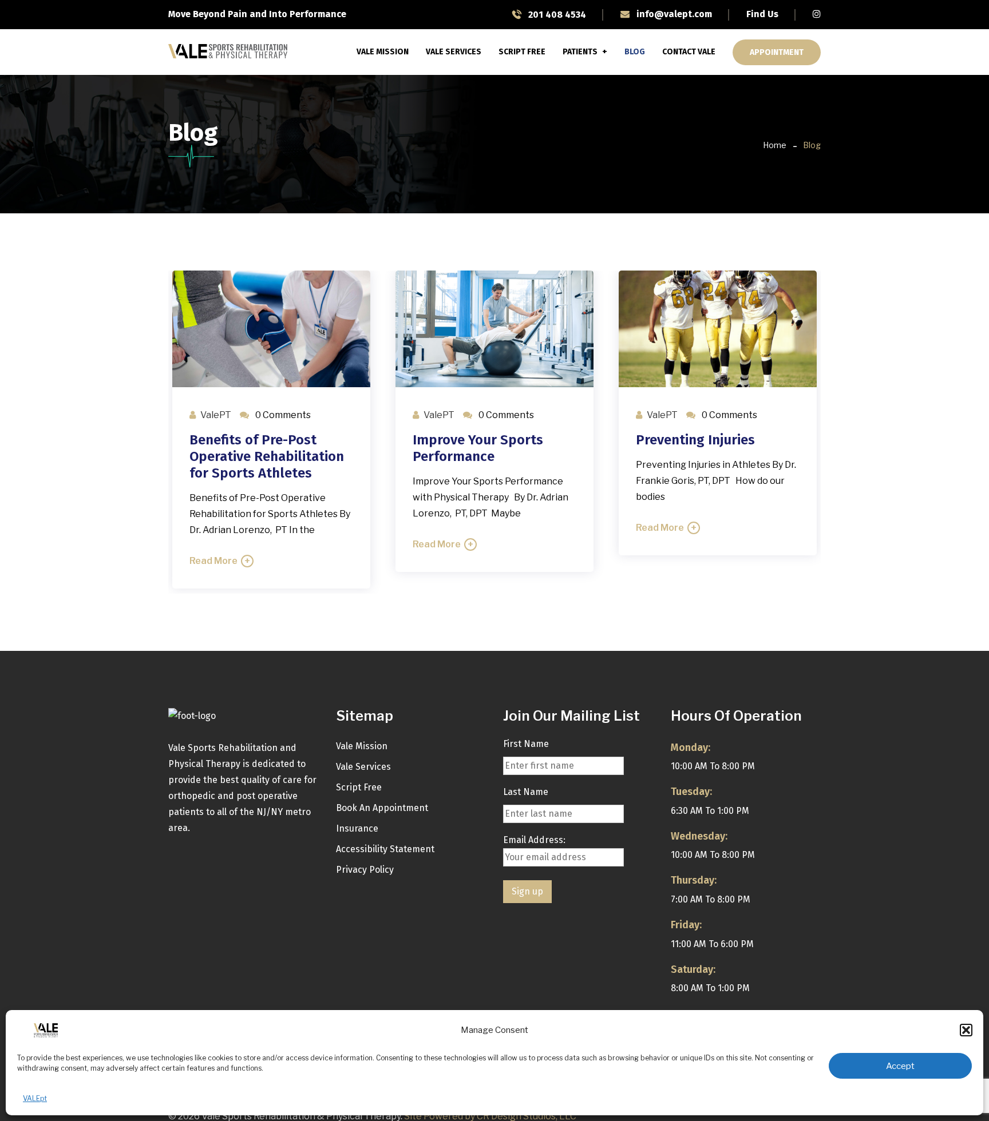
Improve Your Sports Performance (478, 448)
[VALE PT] (227, 51)
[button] (966, 1030)
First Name (526, 743)
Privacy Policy (365, 869)
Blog (634, 52)
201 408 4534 (556, 14)
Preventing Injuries (695, 440)
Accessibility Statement (385, 849)
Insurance (357, 828)
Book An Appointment (382, 807)
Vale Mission (383, 52)
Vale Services (453, 52)
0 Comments (282, 415)
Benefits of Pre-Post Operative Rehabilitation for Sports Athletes (266, 456)
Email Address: (534, 839)
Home (774, 145)
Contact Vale (688, 52)
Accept (900, 1066)
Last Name (525, 791)
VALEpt (35, 1098)
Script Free (522, 52)
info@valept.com (673, 14)
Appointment (777, 52)
